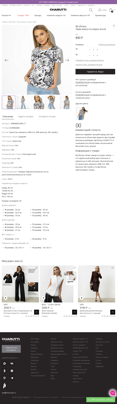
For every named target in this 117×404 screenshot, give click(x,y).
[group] (58, 2)
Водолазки (35, 357)
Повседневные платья (59, 354)
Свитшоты (54, 363)
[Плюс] (97, 50)
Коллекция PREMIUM (80, 357)
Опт (97, 348)
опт (33, 5)
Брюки (33, 351)
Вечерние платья (57, 348)
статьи (66, 5)
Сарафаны (54, 360)
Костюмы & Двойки (38, 376)
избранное (91, 5)
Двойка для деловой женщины (91, 311)
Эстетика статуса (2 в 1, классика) (16, 313)
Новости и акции (102, 357)
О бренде (99, 339)
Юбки (53, 379)
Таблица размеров (106, 44)
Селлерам (99, 351)
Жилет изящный (47, 311)
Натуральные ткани (80, 369)
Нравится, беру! (95, 71)
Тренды (75, 376)
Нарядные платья (57, 345)
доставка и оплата (15, 5)
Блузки (33, 345)
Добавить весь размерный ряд (90, 60)
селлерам (39, 5)
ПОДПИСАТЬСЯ (82, 82)
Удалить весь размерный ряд (89, 64)
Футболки (54, 373)
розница (46, 5)
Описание (8, 116)
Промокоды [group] (100, 15)
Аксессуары (35, 342)
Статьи (98, 360)
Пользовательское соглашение (45, 397)
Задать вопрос (26, 116)
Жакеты (33, 366)
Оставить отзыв (47, 116)
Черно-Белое (77, 379)
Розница (99, 354)
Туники (53, 369)
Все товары (35, 339)
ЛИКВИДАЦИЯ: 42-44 (80, 348)
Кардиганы (35, 373)
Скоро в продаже (79, 345)
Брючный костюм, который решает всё (18, 311)
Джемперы (35, 360)
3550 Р (9, 307)
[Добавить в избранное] (114, 26)
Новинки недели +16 (80, 339)
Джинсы (34, 363)
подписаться (81, 5)
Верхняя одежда (37, 354)
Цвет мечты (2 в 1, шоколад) (90, 313)
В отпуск (76, 354)
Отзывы (98, 363)
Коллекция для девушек (81, 360)
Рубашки (54, 357)
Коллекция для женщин (81, 363)
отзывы (73, 5)
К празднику (77, 366)
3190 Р (85, 307)
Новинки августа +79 (80, 342)
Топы (53, 366)
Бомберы (34, 348)
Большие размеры (57, 351)
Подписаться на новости (11, 349)
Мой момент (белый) (49, 313)
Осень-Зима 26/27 (79, 373)
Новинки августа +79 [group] (80, 15)
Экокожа (76, 382)
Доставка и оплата (102, 342)
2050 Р (47, 307)
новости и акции (57, 5)
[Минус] (89, 50)
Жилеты (33, 369)
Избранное (100, 366)
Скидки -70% (77, 351)
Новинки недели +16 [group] (56, 15)
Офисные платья (57, 342)
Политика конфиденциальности (74, 397)
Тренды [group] (37, 15)
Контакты (99, 345)
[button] (6, 60)
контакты (27, 5)
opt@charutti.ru (9, 393)
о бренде (4, 5)
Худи (52, 376)
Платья (53, 339)
